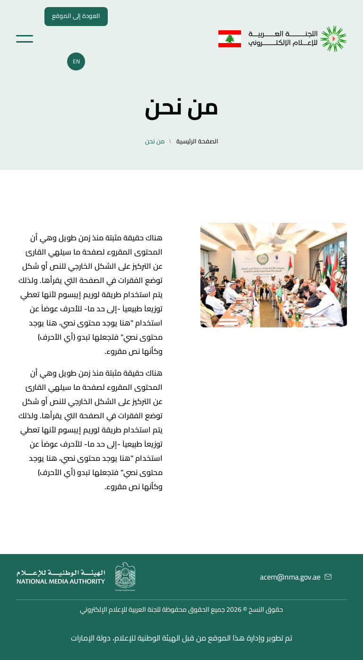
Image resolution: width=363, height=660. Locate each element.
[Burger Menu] (24, 39)
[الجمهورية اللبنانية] (298, 39)
